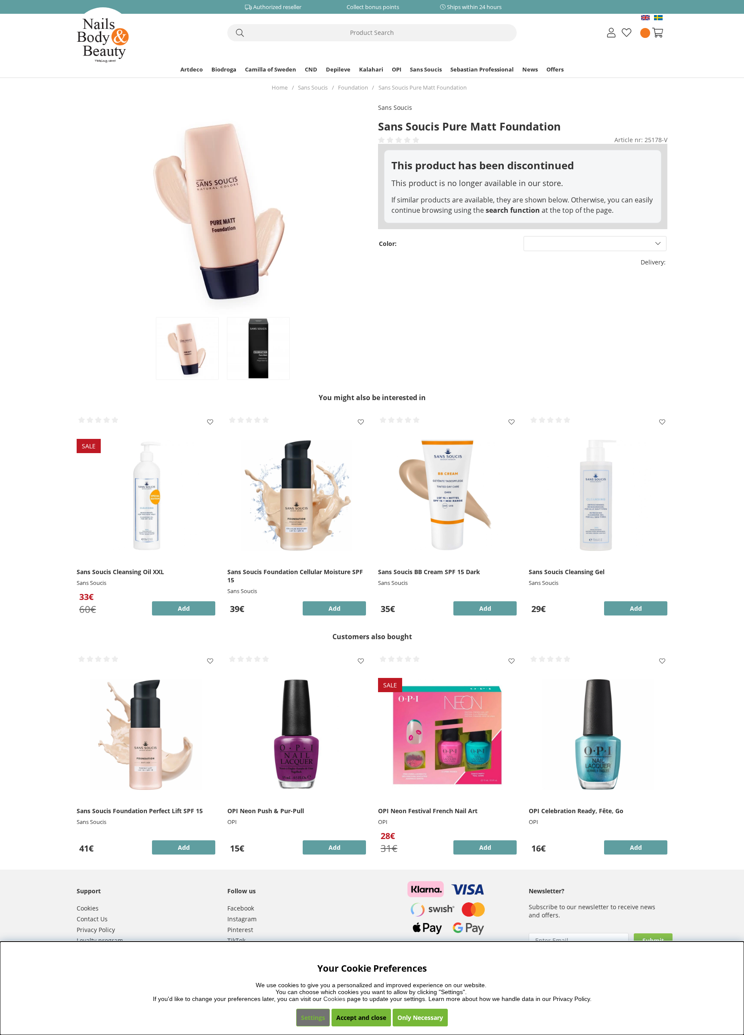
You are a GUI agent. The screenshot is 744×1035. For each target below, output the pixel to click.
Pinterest (240, 930)
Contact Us (92, 919)
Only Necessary (420, 1017)
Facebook (240, 908)
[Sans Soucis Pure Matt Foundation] (187, 348)
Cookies (88, 908)
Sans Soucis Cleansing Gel (566, 572)
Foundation (353, 87)
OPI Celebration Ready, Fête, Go (576, 811)
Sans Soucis (426, 69)
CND (311, 69)
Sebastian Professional (482, 69)
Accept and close (361, 1017)
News (530, 69)
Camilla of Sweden (270, 69)
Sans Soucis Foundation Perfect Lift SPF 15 (140, 811)
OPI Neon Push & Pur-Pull (265, 811)
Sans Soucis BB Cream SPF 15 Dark (429, 572)
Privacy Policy (96, 930)
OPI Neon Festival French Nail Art (427, 811)
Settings (313, 1017)
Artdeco (191, 69)
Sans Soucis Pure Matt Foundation (422, 87)
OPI (396, 69)
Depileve (338, 69)
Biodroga (223, 69)
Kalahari (371, 69)
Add (335, 608)
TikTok (236, 940)
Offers (555, 69)
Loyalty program (100, 940)
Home (280, 87)
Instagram (242, 919)
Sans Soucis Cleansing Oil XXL (120, 572)
